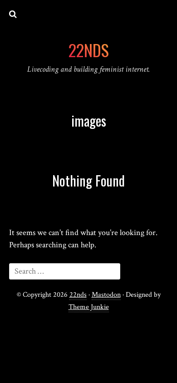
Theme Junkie (89, 307)
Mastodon (106, 295)
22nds (78, 295)
